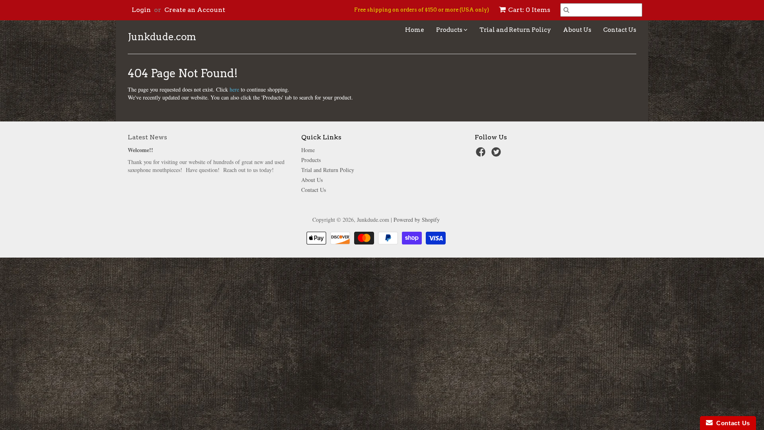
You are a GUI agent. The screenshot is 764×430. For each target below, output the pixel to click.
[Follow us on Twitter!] (497, 154)
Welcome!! (140, 150)
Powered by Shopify (417, 219)
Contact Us (619, 29)
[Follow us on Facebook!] (482, 154)
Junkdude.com (162, 37)
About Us (577, 29)
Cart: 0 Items (529, 10)
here (234, 89)
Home (414, 29)
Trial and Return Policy (515, 29)
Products (450, 29)
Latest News (147, 137)
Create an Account (194, 10)
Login (141, 10)
